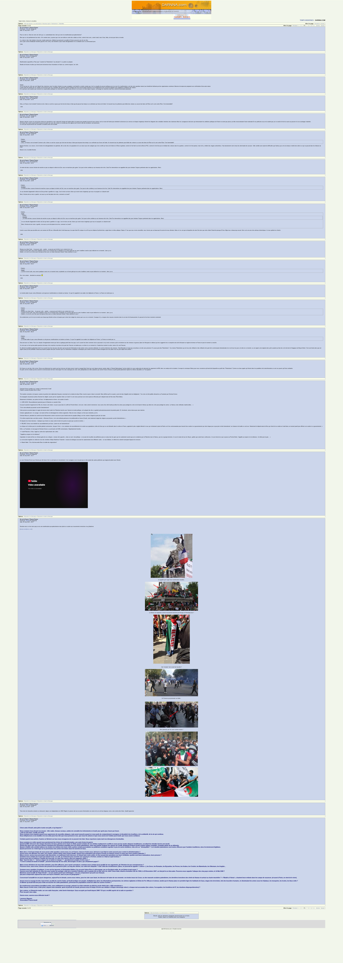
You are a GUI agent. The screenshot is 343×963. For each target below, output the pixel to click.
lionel (27, 243)
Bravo (27, 820)
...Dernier (317, 25)
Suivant (322, 23)
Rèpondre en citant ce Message (45, 52)
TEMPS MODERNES (307, 20)
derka (27, 287)
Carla (27, 29)
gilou (27, 79)
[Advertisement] (153, 16)
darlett (27, 56)
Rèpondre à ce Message (30, 52)
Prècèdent (316, 23)
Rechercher (54, 23)
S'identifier (61, 23)
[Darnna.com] (171, 7)
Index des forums (28, 23)
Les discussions (37, 23)
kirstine (28, 98)
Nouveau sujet (46, 23)
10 (311, 25)
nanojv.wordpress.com (26, 529)
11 (314, 25)
